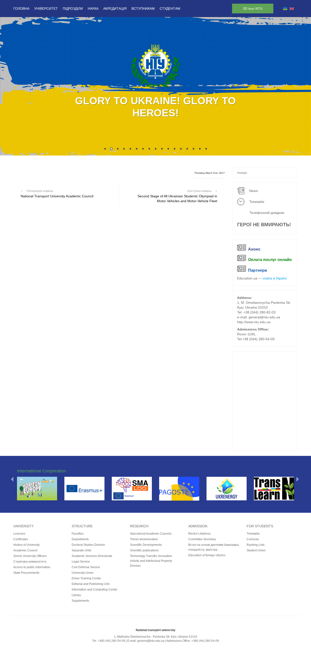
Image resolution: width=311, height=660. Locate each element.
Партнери (257, 270)
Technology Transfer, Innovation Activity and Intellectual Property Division (151, 560)
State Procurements (26, 572)
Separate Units (81, 550)
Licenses (19, 533)
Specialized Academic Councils (151, 533)
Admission (197, 526)
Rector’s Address (199, 533)
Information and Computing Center (94, 589)
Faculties (78, 533)
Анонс (254, 249)
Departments (80, 539)
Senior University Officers (30, 556)
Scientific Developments (146, 545)
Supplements (80, 600)
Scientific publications (144, 550)
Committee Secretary (202, 539)
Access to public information (31, 567)
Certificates (20, 539)
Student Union (256, 550)
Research (139, 526)
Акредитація (115, 8)
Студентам (170, 8)
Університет (46, 8)
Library (76, 595)
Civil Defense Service (86, 567)
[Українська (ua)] (285, 8)
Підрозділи (73, 8)
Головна (21, 8)
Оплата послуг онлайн (270, 260)
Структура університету (29, 561)
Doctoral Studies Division (88, 545)
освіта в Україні (275, 278)
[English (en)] (292, 8)
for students (260, 526)
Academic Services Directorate (92, 556)
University (23, 526)
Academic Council (25, 550)
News (253, 191)
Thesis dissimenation (144, 539)
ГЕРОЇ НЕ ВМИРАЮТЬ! (264, 224)
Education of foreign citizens (206, 555)
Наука (93, 8)
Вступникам (143, 8)
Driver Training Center (86, 578)
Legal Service (81, 561)
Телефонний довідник (266, 213)
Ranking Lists (256, 545)
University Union (83, 572)
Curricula (253, 539)
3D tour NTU (252, 8)
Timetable (256, 202)
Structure (82, 526)
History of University (26, 545)
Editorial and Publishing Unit (90, 584)
